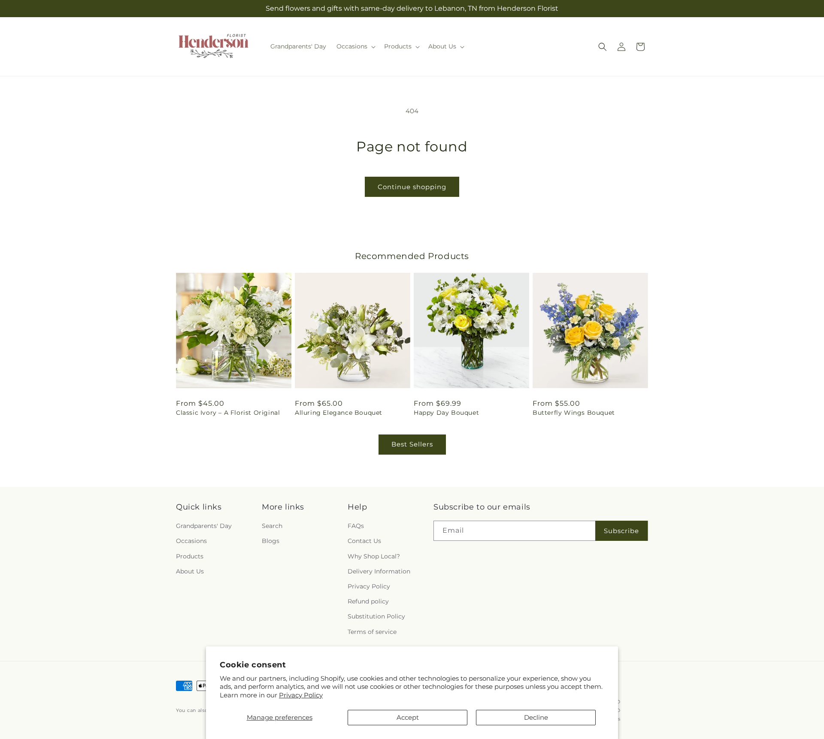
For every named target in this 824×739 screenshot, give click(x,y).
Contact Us (364, 541)
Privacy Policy (301, 695)
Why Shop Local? (374, 556)
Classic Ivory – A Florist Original (228, 412)
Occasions (191, 541)
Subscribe (621, 531)
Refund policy (368, 601)
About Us (190, 571)
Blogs (270, 541)
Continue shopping (412, 187)
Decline (536, 717)
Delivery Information (379, 571)
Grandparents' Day (204, 526)
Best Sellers (412, 444)
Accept (408, 717)
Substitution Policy (376, 616)
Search (272, 526)
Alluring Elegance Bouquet (338, 412)
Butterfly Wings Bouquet (574, 412)
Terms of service (372, 632)
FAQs (356, 526)
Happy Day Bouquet (446, 412)
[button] (355, 46)
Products (189, 556)
